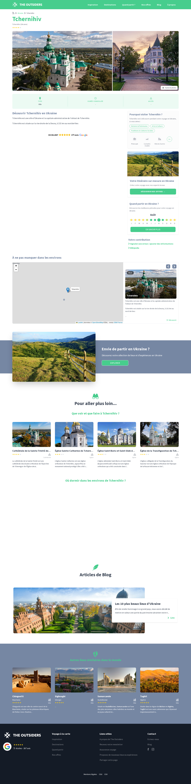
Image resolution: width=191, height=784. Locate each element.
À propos (171, 4)
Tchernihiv (30, 13)
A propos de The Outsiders (111, 739)
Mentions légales (90, 774)
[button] (67, 135)
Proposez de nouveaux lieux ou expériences (118, 754)
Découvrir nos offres (153, 191)
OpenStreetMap (97, 322)
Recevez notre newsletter (111, 744)
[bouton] (168, 266)
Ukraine (20, 13)
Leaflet (80, 322)
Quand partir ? (128, 4)
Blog (159, 4)
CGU (100, 774)
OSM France (118, 322)
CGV (105, 774)
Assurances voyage (108, 749)
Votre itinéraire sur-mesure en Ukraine (152, 180)
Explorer (115, 363)
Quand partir (57, 749)
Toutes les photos (170, 88)
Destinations (110, 4)
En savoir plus (153, 229)
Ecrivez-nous (153, 739)
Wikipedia (134, 248)
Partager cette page (109, 760)
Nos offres (146, 4)
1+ (169, 139)
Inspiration (93, 4)
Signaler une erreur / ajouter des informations (151, 243)
